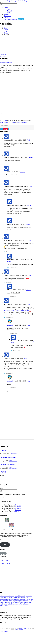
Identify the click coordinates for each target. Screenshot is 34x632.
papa (1, 602)
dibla (5, 597)
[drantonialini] (11, 520)
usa (7, 605)
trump (28, 604)
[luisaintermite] (20, 520)
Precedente (3, 54)
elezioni (17, 597)
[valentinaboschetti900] (2, 524)
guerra (13, 122)
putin (10, 602)
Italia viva (25, 599)
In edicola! (3, 450)
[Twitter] (4, 553)
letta (32, 599)
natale (26, 600)
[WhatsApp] (2, 129)
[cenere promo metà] (8, 44)
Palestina (30, 600)
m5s (1, 600)
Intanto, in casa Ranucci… (8, 464)
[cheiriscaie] (16, 520)
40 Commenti (13, 454)
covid (1, 597)
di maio (9, 597)
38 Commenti (13, 461)
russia (1, 604)
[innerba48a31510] (7, 524)
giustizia (2, 599)
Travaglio (23, 604)
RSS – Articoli (4, 560)
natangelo (4, 120)
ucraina (2, 605)
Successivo (3, 56)
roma (29, 602)
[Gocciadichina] (7, 520)
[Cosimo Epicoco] (25, 520)
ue (5, 605)
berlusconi (7, 596)
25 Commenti (13, 468)
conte (23, 596)
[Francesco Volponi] (2, 520)
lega (29, 599)
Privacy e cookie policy (24, 628)
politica (7, 602)
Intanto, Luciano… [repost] (8, 457)
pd (4, 602)
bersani (12, 596)
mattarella (5, 600)
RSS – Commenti (5, 563)
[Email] (8, 129)
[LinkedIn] (6, 553)
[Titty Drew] (11, 524)
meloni (11, 600)
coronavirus (29, 596)
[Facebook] (0, 129)
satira (1, 122)
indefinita (15, 599)
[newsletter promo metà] (8, 53)
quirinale (15, 602)
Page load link (4, 631)
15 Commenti (24, 122)
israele (20, 599)
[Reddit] (1, 129)
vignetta (6, 122)
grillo (6, 599)
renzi (26, 602)
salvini (5, 604)
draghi (13, 597)
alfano (2, 596)
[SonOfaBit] (30, 520)
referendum (21, 602)
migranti (15, 600)
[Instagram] (2, 553)
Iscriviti (4, 544)
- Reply (28, 140)
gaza (27, 597)
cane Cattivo (18, 596)
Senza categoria (15, 604)
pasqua (18, 122)
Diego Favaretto (19, 629)
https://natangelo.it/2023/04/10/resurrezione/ (16, 310)
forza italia (23, 597)
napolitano (21, 600)
